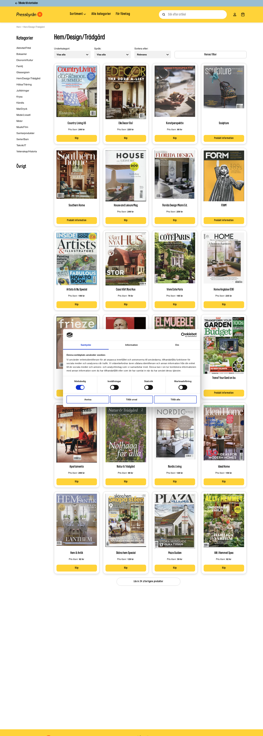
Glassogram (23, 72)
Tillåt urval (131, 399)
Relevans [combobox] (142, 54)
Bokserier (21, 54)
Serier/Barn (22, 139)
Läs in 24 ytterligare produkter (148, 581)
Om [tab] (177, 345)
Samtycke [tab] (86, 345)
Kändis (20, 102)
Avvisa (87, 399)
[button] (78, 14)
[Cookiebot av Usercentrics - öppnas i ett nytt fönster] (183, 335)
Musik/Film (22, 127)
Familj (19, 66)
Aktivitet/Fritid (23, 48)
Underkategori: (62, 48)
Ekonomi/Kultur (24, 60)
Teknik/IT (21, 145)
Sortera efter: (141, 48)
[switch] (114, 387)
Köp (76, 138)
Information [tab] (131, 345)
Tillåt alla (175, 399)
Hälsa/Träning (24, 84)
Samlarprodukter (25, 133)
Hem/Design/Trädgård (28, 78)
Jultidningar (22, 90)
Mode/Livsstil (23, 115)
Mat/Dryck (21, 108)
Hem (18, 26)
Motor (19, 121)
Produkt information (224, 138)
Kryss (19, 96)
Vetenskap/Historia (26, 151)
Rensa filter (210, 54)
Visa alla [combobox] (61, 54)
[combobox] (193, 14)
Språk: (97, 48)
